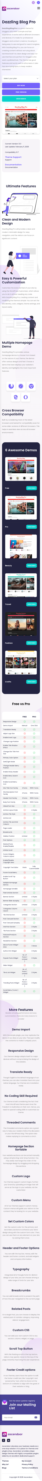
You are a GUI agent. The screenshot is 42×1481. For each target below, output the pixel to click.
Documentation (11, 167)
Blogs (4, 1468)
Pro (6, 526)
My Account (26, 1461)
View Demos (21, 99)
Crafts (8, 681)
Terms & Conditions (30, 1468)
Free (7, 488)
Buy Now (21, 85)
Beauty (8, 565)
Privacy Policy (27, 1464)
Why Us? (5, 1464)
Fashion (9, 643)
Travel (8, 604)
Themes (5, 1461)
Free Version (21, 92)
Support (8, 160)
